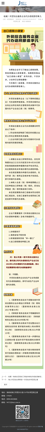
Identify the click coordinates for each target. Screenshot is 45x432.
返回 (5, 384)
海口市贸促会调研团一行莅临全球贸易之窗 (23, 379)
